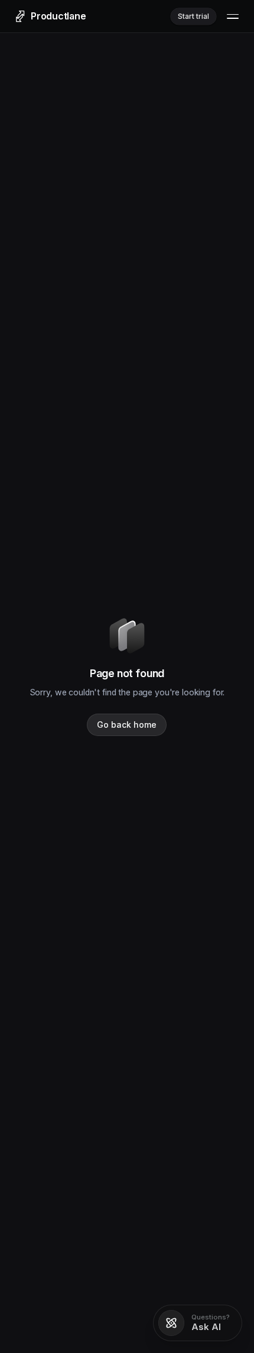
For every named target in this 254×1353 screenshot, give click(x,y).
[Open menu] (233, 16)
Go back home (127, 725)
